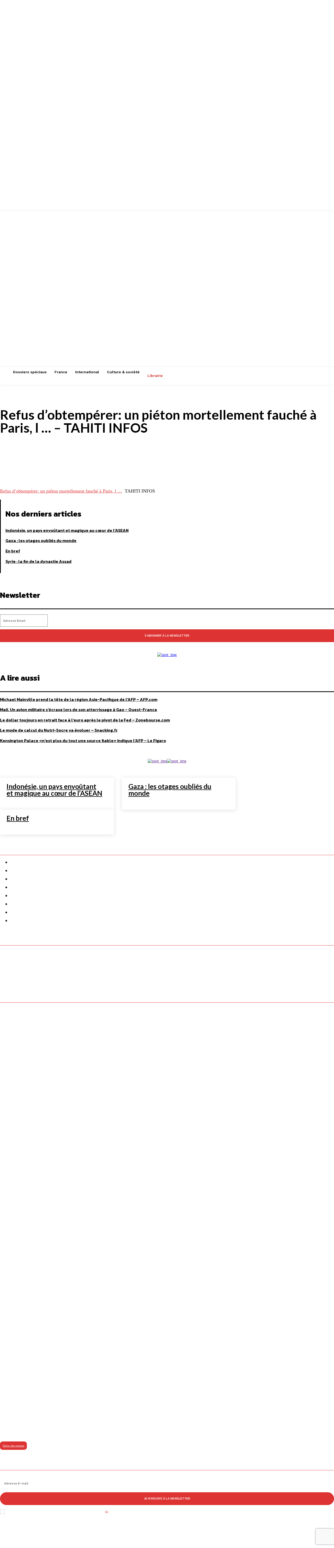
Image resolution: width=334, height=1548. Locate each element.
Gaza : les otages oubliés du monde (40, 540)
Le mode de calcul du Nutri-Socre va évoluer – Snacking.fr (59, 730)
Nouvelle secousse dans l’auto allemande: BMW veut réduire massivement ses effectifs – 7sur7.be (99, 980)
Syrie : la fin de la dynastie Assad (38, 561)
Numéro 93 (10, 1429)
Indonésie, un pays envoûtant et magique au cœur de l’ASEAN (67, 530)
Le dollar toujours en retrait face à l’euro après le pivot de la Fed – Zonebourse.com (85, 720)
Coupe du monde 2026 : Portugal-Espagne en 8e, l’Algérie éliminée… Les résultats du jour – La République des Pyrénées (120, 962)
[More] (207, 467)
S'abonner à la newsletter (167, 635)
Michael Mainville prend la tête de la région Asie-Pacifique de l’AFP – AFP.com (78, 699)
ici (106, 1511)
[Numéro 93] (167, 1216)
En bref (12, 551)
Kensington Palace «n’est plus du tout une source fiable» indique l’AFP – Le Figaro (83, 740)
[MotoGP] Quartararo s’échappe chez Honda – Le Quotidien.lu (63, 971)
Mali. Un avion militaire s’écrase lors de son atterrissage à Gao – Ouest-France (78, 709)
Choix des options (13, 1445)
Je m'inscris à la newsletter (167, 1498)
